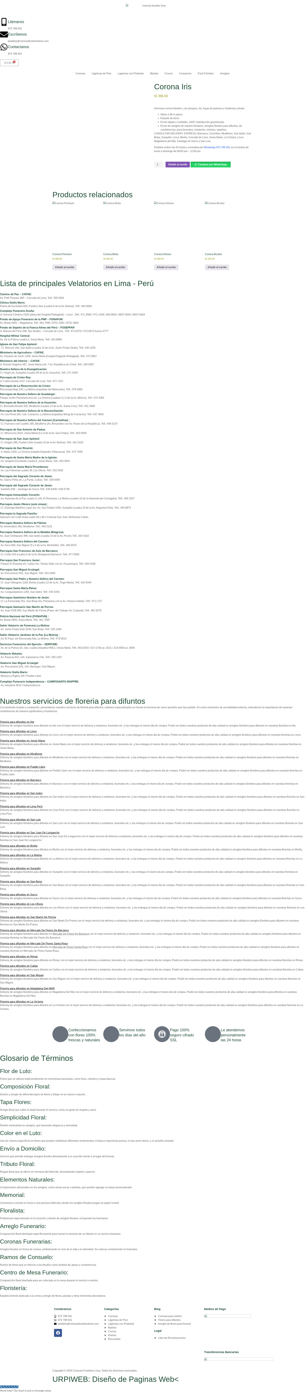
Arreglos (225, 73)
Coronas (80, 73)
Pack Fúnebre (206, 73)
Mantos (154, 73)
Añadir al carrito (177, 164)
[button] (210, 164)
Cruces (169, 73)
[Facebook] (58, 1333)
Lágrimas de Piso (101, 73)
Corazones (185, 73)
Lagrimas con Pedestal (131, 73)
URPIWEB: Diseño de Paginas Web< (115, 1379)
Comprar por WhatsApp (212, 164)
